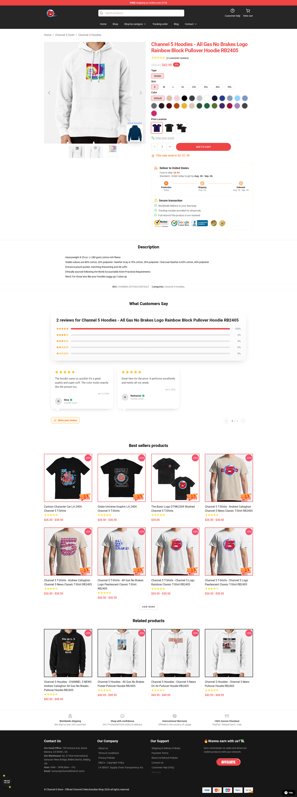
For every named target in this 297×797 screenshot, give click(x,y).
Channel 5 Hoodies (89, 35)
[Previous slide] (49, 92)
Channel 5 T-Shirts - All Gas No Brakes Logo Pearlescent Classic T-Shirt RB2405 (120, 584)
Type (154, 70)
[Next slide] (140, 92)
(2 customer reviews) (177, 58)
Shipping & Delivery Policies (166, 748)
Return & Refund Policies (165, 757)
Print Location (159, 119)
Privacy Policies (106, 757)
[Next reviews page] (243, 421)
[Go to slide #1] (77, 152)
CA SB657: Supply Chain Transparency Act (120, 767)
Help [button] (291, 793)
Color (154, 92)
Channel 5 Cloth (64, 35)
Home (47, 35)
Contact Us (157, 762)
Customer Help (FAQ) (163, 767)
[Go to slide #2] (95, 152)
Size (153, 81)
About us (103, 748)
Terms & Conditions (108, 753)
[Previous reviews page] (226, 421)
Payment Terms (160, 753)
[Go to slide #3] (112, 152)
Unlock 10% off (7, 782)
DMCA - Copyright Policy (111, 762)
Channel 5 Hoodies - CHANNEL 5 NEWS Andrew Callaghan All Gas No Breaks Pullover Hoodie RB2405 (68, 686)
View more (148, 607)
